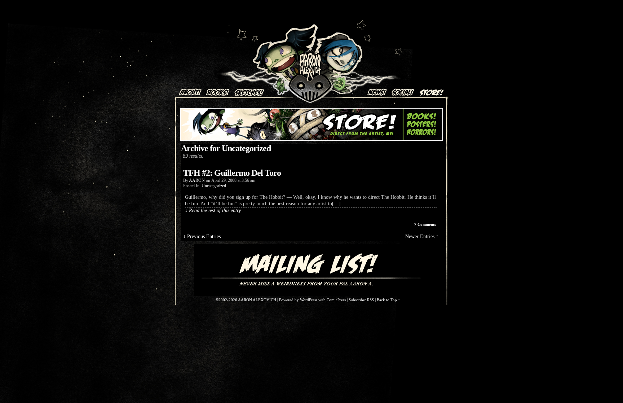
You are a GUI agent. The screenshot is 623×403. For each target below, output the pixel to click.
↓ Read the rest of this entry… (215, 210)
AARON (197, 180)
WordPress (308, 300)
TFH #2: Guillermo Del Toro (232, 173)
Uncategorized (214, 185)
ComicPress (336, 300)
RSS (370, 300)
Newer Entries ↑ (421, 236)
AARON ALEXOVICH (310, 52)
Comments (425, 224)
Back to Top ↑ (388, 300)
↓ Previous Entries (202, 236)
